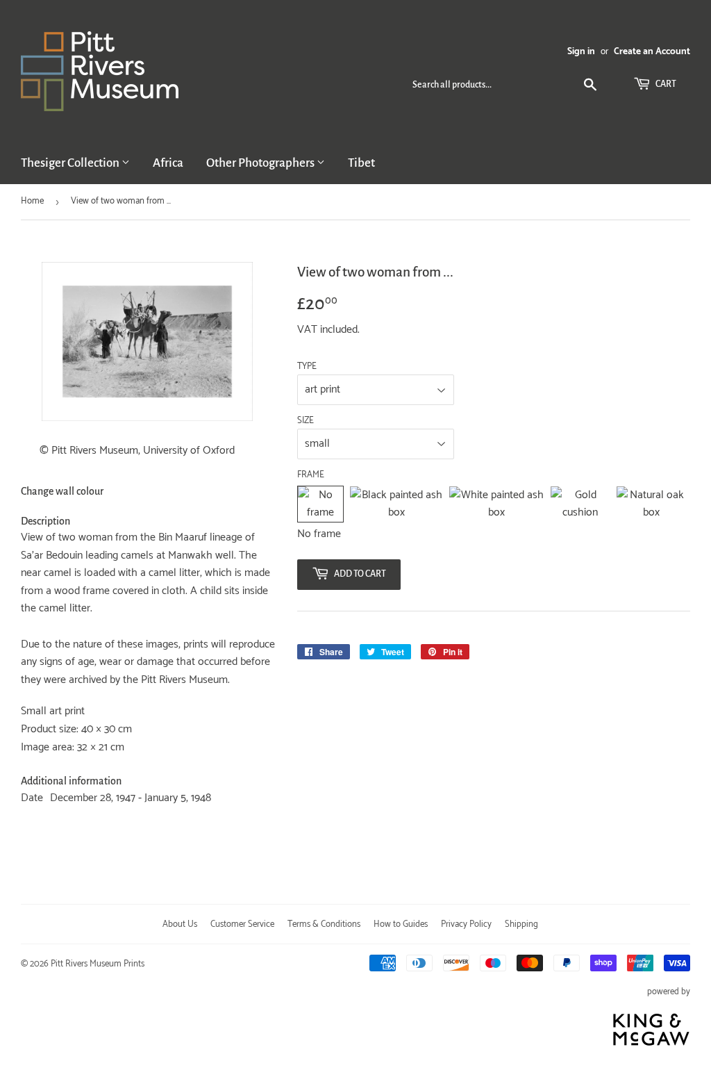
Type (307, 367)
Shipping (521, 924)
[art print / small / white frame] (496, 504)
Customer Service (242, 924)
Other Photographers (261, 163)
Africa (168, 163)
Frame (310, 475)
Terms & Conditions (323, 924)
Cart (665, 84)
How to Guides (401, 924)
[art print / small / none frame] (320, 504)
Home (32, 201)
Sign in (581, 51)
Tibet (361, 163)
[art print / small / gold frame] (580, 504)
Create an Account (652, 51)
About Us (179, 924)
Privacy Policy (466, 924)
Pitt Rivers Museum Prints (97, 964)
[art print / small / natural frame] (651, 504)
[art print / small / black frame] (396, 504)
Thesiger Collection (71, 163)
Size (305, 421)
